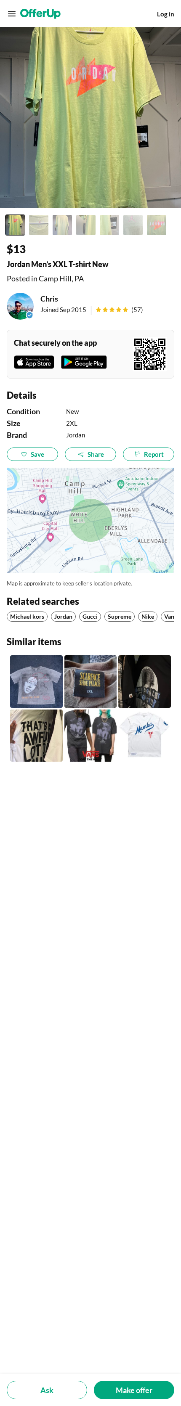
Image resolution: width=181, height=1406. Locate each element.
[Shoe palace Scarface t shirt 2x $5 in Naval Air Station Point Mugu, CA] (90, 681)
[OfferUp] (40, 14)
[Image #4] (86, 225)
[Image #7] (156, 225)
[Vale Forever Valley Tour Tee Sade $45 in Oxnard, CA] (36, 681)
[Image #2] (39, 225)
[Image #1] (15, 225)
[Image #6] (133, 225)
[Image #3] (62, 225)
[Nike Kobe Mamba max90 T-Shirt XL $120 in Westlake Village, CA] (144, 736)
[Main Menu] (12, 14)
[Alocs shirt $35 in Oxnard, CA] (144, 681)
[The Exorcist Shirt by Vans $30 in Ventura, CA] (90, 736)
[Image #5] (109, 225)
